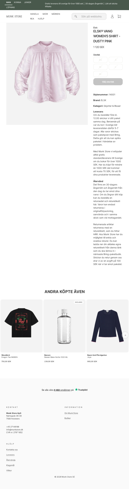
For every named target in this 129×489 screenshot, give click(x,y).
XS (100, 59)
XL (100, 74)
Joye (89, 357)
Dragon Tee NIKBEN (9, 357)
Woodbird (5, 355)
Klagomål (10, 465)
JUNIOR (27, 2)
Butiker (67, 418)
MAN (8, 2)
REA (32, 19)
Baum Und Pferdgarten (97, 355)
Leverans (10, 455)
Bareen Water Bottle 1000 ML (56, 357)
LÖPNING (10, 7)
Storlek (96, 54)
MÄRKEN (56, 14)
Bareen (47, 355)
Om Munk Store (71, 413)
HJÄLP (41, 19)
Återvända (10, 460)
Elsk (95, 27)
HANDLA (34, 14)
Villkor (9, 470)
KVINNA (17, 2)
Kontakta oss (12, 449)
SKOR (45, 14)
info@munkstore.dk (14, 429)
